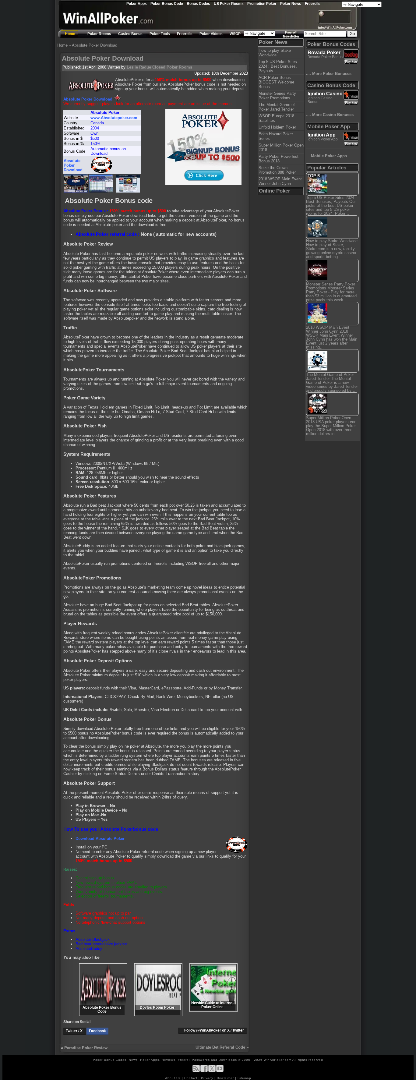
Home (70, 34)
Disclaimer (226, 1078)
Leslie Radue (139, 67)
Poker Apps (136, 3)
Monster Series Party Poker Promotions (277, 95)
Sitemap (244, 1078)
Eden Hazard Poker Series (276, 136)
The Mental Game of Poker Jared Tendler (277, 107)
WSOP (235, 34)
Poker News (290, 3)
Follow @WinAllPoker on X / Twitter (214, 1030)
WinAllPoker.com (277, 1059)
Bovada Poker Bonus (325, 57)
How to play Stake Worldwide (275, 52)
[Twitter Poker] (212, 1071)
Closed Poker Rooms (172, 67)
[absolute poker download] (101, 171)
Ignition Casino (325, 93)
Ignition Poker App (323, 139)
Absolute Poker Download (87, 99)
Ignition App (322, 134)
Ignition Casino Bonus (320, 100)
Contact (191, 1078)
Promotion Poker (262, 3)
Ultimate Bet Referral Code (220, 1047)
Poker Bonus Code (166, 3)
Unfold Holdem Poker (277, 127)
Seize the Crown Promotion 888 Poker (277, 170)
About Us (173, 1078)
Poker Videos (211, 34)
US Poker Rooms (229, 3)
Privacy (207, 1078)
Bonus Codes (198, 3)
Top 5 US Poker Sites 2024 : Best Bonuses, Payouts (278, 66)
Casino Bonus (130, 34)
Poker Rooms (99, 34)
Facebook (97, 1031)
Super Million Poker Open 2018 (281, 147)
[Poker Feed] (196, 1071)
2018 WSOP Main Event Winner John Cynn (280, 181)
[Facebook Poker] (204, 1071)
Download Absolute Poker (100, 838)
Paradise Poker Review (86, 1048)
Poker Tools (160, 34)
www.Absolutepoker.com (113, 117)
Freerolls (312, 3)
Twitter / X (74, 1031)
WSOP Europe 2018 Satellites (276, 118)
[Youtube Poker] (220, 1071)
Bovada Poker (324, 52)
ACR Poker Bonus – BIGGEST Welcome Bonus (276, 82)
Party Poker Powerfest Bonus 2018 (278, 158)
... (326, 156)
